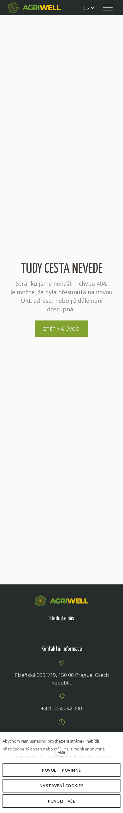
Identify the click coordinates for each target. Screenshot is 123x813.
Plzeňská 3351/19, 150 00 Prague (53, 675)
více (61, 752)
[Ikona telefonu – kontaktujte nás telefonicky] (62, 696)
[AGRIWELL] (34, 7)
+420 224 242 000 (61, 708)
